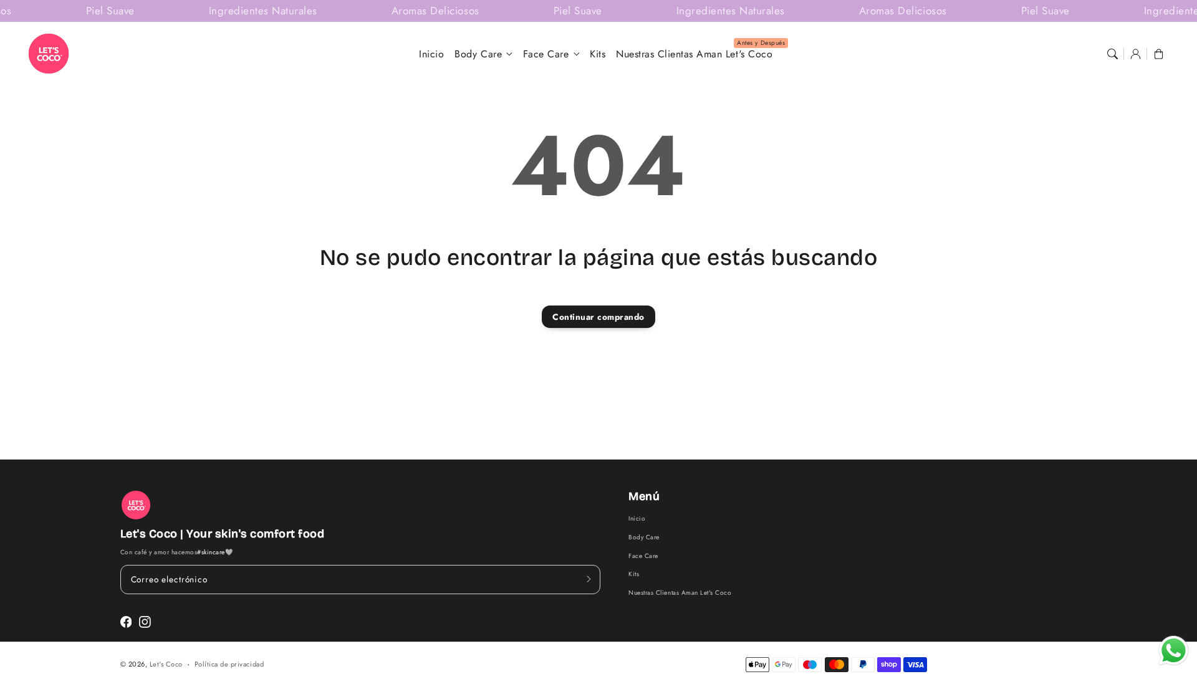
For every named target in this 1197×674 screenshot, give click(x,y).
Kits (633, 574)
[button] (1111, 53)
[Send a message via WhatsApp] (1173, 650)
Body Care (478, 54)
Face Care (546, 54)
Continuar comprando (598, 317)
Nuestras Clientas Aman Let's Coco (679, 592)
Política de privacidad (229, 664)
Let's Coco (166, 664)
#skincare (211, 552)
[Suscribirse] (588, 579)
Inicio (636, 518)
